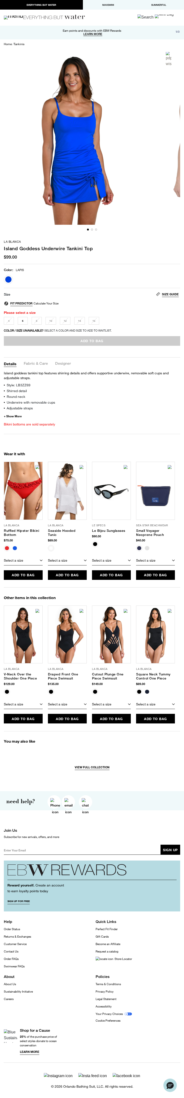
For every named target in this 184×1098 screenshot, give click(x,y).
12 (65, 320)
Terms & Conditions (108, 984)
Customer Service (15, 944)
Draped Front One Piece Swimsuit (63, 676)
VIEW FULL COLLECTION (92, 767)
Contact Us (11, 951)
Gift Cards (102, 936)
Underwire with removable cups (31, 402)
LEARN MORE (92, 34)
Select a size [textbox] (13, 560)
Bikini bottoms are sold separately (29, 424)
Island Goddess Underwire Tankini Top (48, 248)
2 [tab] (92, 230)
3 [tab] (96, 230)
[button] (170, 1085)
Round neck (16, 396)
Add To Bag (23, 575)
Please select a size (20, 313)
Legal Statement (106, 999)
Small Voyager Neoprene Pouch (150, 533)
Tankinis (19, 44)
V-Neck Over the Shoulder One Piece (20, 676)
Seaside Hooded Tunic (61, 533)
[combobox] (23, 560)
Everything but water (41, 4)
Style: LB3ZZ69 (18, 385)
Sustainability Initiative (18, 991)
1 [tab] (88, 230)
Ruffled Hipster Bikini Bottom (21, 533)
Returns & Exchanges (17, 936)
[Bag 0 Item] (164, 16)
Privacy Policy (105, 991)
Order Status (12, 929)
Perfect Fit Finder (107, 929)
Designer (63, 364)
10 (50, 320)
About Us (10, 984)
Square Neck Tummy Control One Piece (153, 676)
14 (79, 320)
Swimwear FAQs (14, 966)
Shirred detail (17, 391)
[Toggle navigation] (15, 17)
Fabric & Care (36, 364)
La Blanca (12, 241)
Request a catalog (107, 951)
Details (10, 363)
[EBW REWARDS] (92, 872)
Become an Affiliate (108, 944)
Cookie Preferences (108, 1020)
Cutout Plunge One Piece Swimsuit (108, 676)
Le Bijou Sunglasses (108, 531)
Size (7, 294)
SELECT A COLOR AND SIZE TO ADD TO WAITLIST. (58, 330)
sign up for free (18, 901)
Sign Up (170, 850)
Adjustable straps (20, 408)
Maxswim (108, 4)
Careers (9, 999)
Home (8, 44)
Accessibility (104, 1006)
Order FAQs (11, 959)
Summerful (158, 4)
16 (93, 320)
